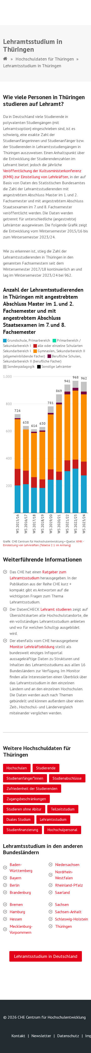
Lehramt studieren (56, 609)
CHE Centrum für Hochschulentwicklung (52, 1017)
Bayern (15, 877)
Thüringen (63, 926)
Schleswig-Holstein (71, 918)
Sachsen (62, 904)
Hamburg (17, 911)
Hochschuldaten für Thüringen (44, 59)
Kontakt (18, 1035)
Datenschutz (68, 1035)
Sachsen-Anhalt (68, 911)
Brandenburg (20, 892)
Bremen (16, 904)
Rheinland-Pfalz (69, 885)
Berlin (14, 885)
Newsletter (41, 1035)
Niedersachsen (67, 864)
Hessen (16, 918)
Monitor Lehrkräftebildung (32, 646)
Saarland (62, 892)
